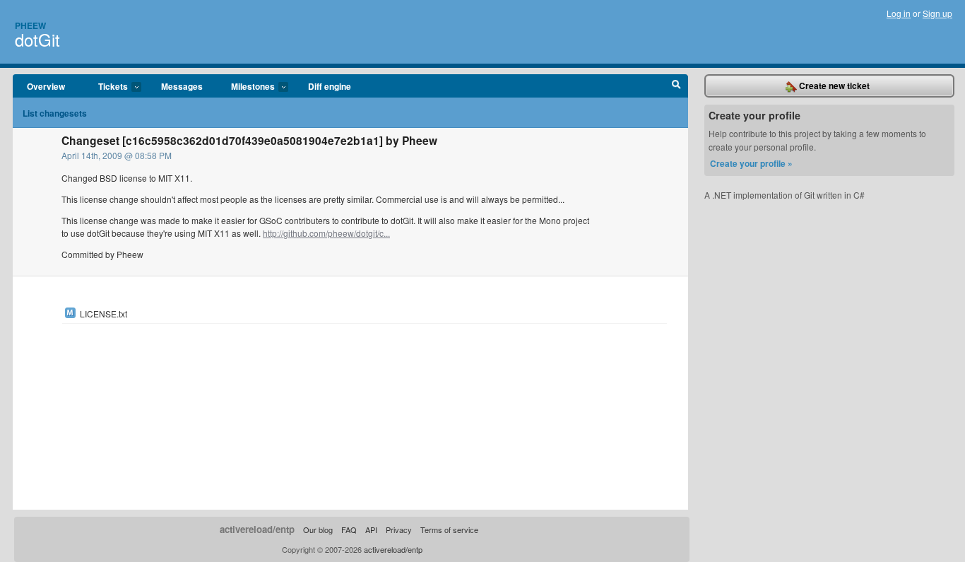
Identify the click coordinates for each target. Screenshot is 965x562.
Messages (182, 86)
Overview (46, 86)
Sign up (937, 13)
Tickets (106, 87)
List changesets (55, 113)
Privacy (399, 529)
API (371, 529)
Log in (899, 13)
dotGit (37, 39)
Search (676, 86)
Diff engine (329, 86)
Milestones (246, 87)
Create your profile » (751, 163)
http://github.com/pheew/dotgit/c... (326, 233)
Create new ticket (833, 85)
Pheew (30, 25)
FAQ (349, 529)
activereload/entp (257, 529)
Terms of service (449, 529)
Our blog (318, 529)
